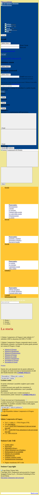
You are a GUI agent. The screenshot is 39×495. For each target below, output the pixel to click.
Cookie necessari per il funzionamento (13, 400)
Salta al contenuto (6, 2)
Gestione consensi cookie (13, 457)
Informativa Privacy (11, 448)
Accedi (4, 35)
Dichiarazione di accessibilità (14, 452)
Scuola (7, 322)
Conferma (11, 148)
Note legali (8, 446)
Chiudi (3, 97)
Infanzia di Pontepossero (12, 353)
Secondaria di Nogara (11, 360)
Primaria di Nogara (11, 355)
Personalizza (5, 376)
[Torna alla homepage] (19, 150)
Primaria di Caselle (11, 357)
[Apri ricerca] (22, 159)
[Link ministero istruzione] (9, 3)
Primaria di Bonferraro (12, 358)
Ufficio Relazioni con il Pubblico (15, 450)
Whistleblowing (10, 455)
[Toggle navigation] (16, 175)
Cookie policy (9, 445)
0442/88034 (11, 424)
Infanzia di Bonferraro (12, 351)
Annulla (4, 148)
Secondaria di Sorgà (11, 362)
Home (7, 320)
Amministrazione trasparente (14, 459)
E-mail (22, 76)
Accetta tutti (8, 378)
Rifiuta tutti (17, 376)
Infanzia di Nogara (11, 349)
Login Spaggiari (16, 84)
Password (23, 47)
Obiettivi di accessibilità (12, 454)
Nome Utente (24, 45)
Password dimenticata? (8, 51)
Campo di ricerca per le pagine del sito (13, 300)
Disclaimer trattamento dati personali (12, 478)
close (3, 184)
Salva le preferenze (16, 407)
